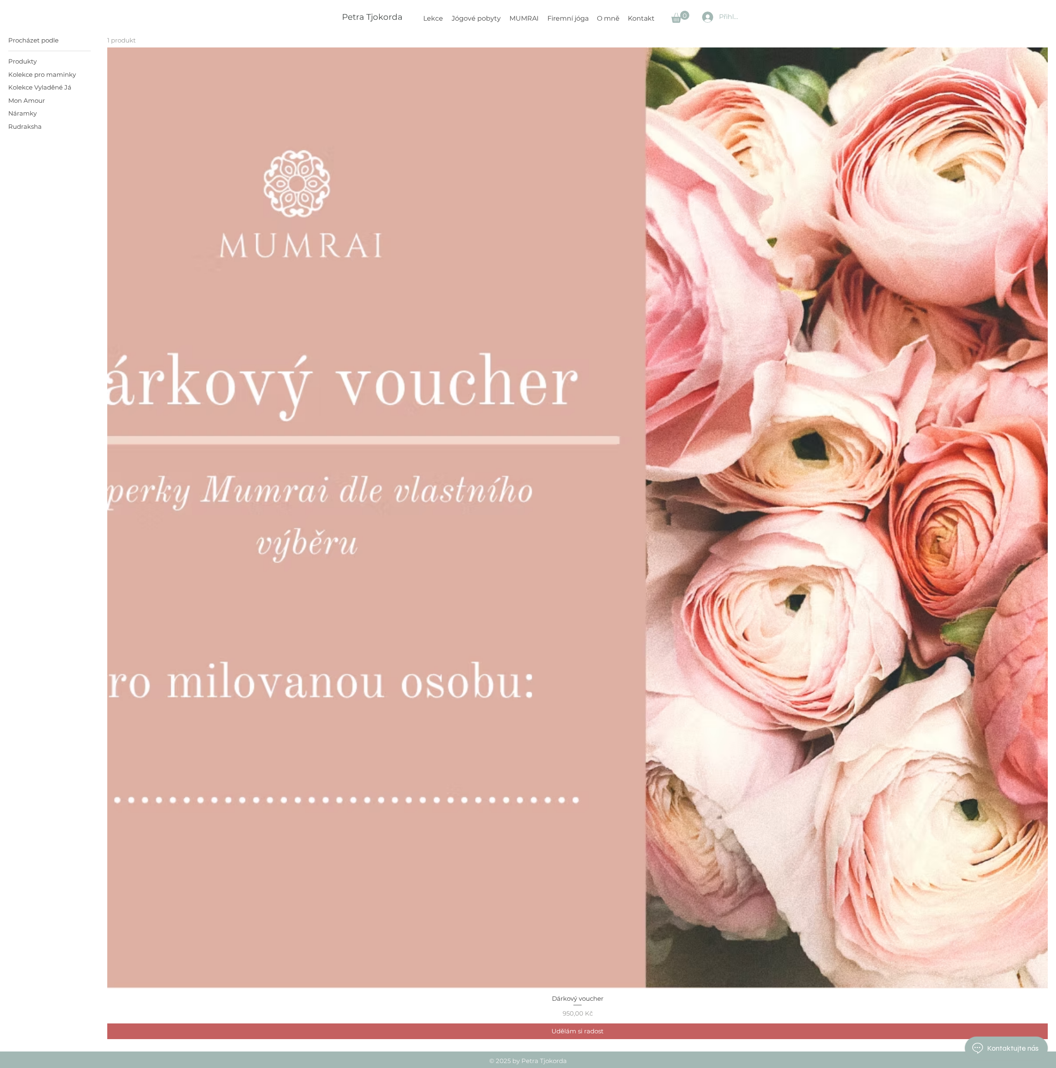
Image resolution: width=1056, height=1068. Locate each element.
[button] (680, 17)
